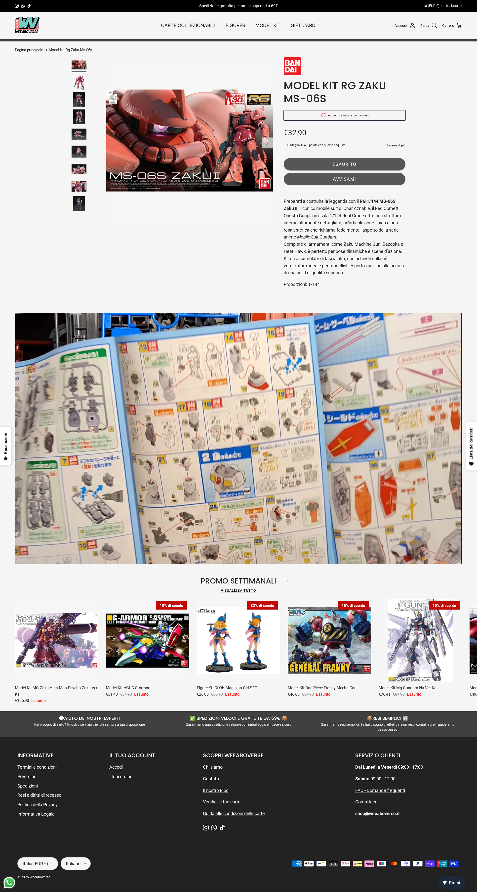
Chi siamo (213, 767)
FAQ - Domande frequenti (380, 790)
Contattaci (365, 801)
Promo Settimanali (238, 581)
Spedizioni (27, 786)
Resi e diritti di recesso (39, 795)
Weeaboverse (40, 877)
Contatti (211, 778)
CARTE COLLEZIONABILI (188, 25)
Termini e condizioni (37, 767)
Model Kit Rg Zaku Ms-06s (70, 49)
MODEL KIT (267, 25)
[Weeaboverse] (27, 25)
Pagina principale (29, 49)
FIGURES (235, 25)
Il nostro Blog (216, 790)
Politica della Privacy (37, 804)
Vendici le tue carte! (222, 801)
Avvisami (344, 179)
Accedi (116, 767)
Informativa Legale (36, 814)
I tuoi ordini (120, 776)
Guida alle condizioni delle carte (234, 813)
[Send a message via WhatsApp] (9, 883)
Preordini (26, 776)
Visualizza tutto (238, 590)
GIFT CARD (303, 25)
